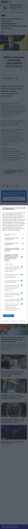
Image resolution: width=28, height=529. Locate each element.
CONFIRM (8, 315)
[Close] (25, 208)
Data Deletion (5, 321)
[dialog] (14, 264)
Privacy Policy (22, 321)
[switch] (22, 238)
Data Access (14, 321)
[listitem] (14, 235)
